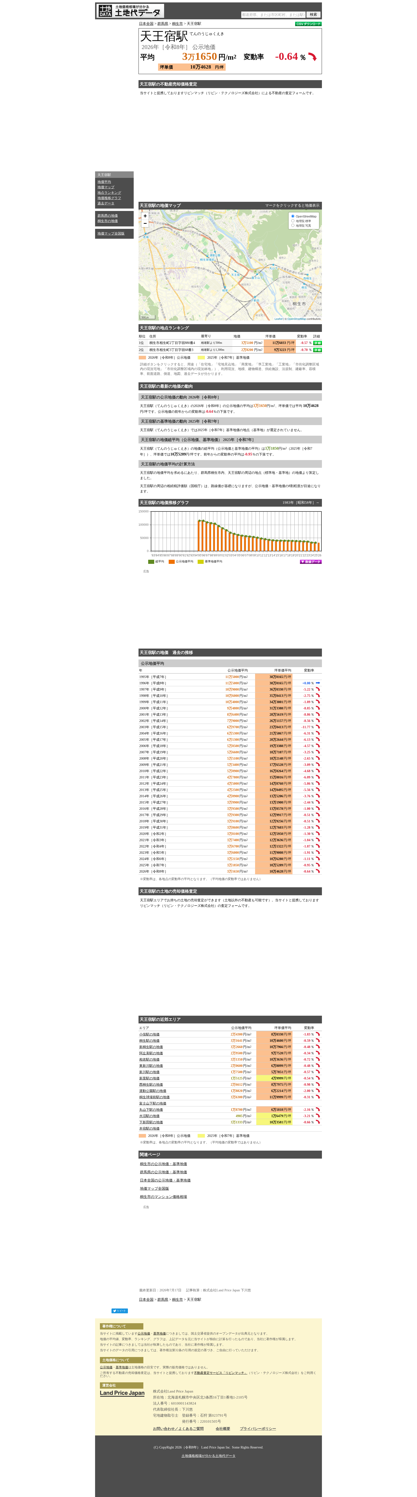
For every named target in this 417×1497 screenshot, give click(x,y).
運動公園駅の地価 (152, 1091)
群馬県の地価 (107, 215)
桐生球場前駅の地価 (154, 1097)
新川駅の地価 (149, 1072)
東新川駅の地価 (151, 1066)
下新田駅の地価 (151, 1122)
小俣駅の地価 (149, 1034)
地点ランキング (109, 193)
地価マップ (105, 187)
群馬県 (162, 24)
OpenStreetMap (296, 319)
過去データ (105, 203)
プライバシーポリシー (258, 1429)
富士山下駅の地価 (152, 1103)
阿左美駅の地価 (151, 1053)
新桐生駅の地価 (151, 1047)
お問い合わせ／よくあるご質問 (178, 1429)
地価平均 (104, 182)
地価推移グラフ (109, 198)
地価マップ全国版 (111, 233)
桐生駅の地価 (149, 1040)
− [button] (145, 223)
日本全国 (146, 24)
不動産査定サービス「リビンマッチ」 (220, 1373)
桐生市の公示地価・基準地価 (163, 1164)
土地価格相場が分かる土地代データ (208, 1456)
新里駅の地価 (149, 1078)
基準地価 (159, 1333)
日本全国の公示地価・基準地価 (165, 1180)
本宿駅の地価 (149, 1128)
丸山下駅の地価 (151, 1110)
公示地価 (144, 1333)
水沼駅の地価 (149, 1116)
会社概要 (223, 1429)
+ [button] (145, 216)
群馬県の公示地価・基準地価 (163, 1172)
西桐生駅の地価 (151, 1084)
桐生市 (177, 24)
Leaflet (279, 319)
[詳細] (317, 343)
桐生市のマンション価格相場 (163, 1197)
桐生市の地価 (107, 221)
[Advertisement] (114, 94)
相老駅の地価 (149, 1059)
